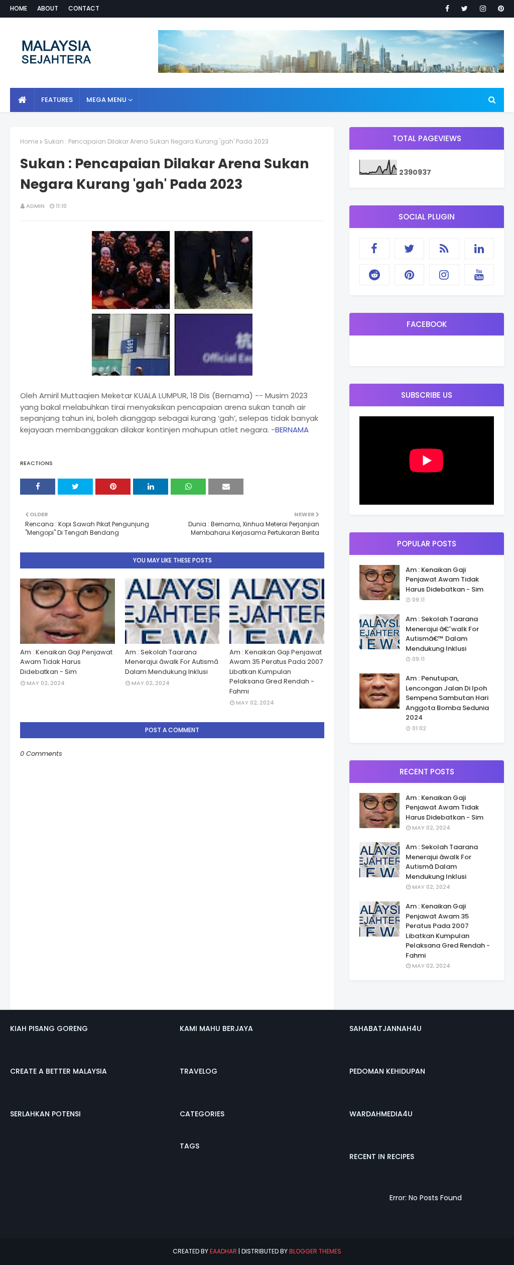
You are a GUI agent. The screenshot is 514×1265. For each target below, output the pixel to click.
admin (35, 206)
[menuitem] (22, 100)
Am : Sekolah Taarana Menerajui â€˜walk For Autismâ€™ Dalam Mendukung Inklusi (442, 633)
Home (18, 8)
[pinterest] (499, 8)
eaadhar (223, 1251)
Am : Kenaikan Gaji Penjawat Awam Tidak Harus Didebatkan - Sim (66, 661)
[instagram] (482, 8)
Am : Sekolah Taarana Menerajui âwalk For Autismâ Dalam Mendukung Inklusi (171, 661)
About (47, 8)
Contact (83, 8)
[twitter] (464, 8)
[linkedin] (479, 248)
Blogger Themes (315, 1251)
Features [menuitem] (57, 99)
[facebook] (447, 8)
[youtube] (479, 274)
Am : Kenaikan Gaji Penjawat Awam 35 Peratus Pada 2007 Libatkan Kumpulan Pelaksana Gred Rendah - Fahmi (276, 671)
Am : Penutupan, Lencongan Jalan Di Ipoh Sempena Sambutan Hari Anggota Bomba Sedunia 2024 (447, 697)
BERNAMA (292, 429)
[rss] (444, 248)
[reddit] (374, 274)
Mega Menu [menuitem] (106, 99)
